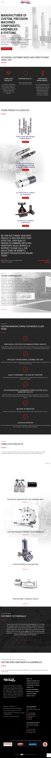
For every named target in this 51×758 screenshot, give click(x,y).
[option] (25, 631)
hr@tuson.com (31, 729)
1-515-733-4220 (32, 728)
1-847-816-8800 (31, 710)
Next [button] (32, 640)
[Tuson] (25, 2)
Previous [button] (19, 640)
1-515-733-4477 (32, 726)
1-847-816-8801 (31, 711)
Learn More (25, 141)
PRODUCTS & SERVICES (9, 703)
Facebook (30, 714)
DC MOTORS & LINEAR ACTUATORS (12, 708)
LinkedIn (30, 716)
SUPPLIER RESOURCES (32, 686)
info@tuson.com (32, 713)
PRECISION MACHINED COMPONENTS (12, 705)
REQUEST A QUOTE (6, 48)
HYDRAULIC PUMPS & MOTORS (11, 713)
